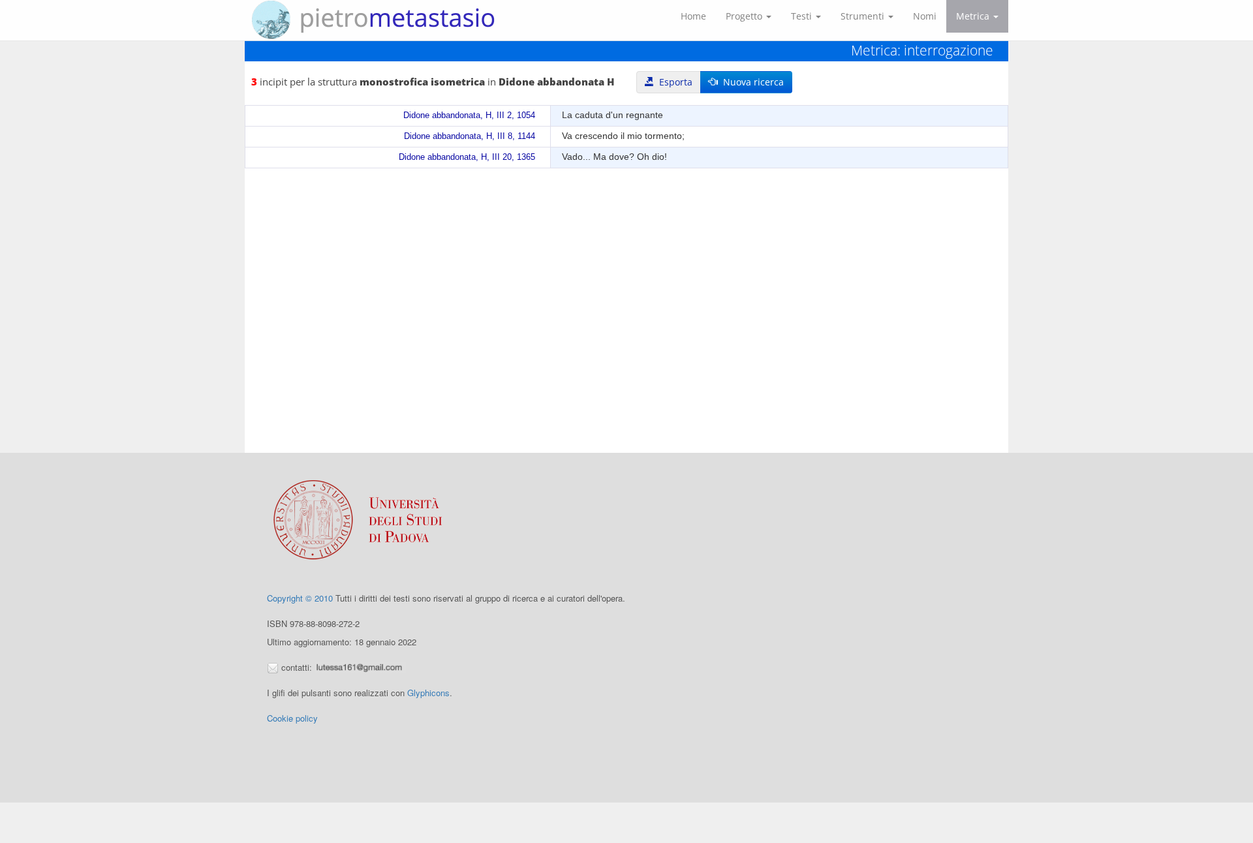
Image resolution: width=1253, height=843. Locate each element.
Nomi (924, 16)
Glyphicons (428, 692)
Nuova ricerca (751, 82)
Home (693, 16)
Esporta (673, 82)
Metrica (974, 16)
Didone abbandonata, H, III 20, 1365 (467, 157)
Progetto (745, 16)
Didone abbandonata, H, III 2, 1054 (469, 115)
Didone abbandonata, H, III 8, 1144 (469, 136)
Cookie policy (292, 718)
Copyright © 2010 (300, 598)
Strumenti (864, 16)
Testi (802, 16)
